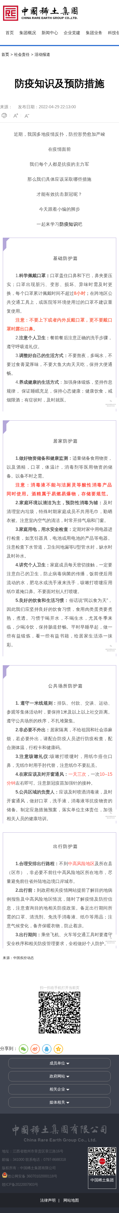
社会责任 (22, 54)
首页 (10, 33)
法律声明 (48, 1200)
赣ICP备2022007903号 (20, 1184)
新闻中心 (50, 33)
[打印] (5, 115)
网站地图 (70, 1200)
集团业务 (94, 33)
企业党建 (72, 33)
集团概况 (27, 33)
